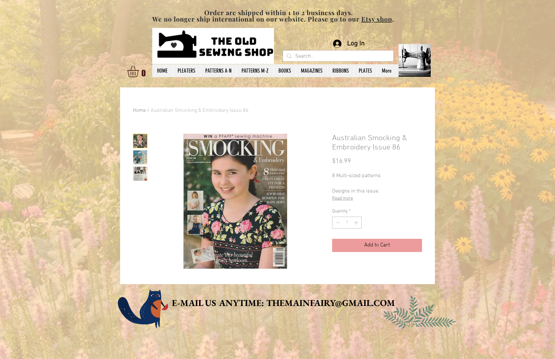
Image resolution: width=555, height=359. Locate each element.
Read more (342, 198)
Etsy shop (376, 18)
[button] (139, 71)
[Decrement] (337, 222)
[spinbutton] (347, 222)
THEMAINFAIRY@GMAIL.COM (330, 303)
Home (139, 110)
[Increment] (357, 222)
